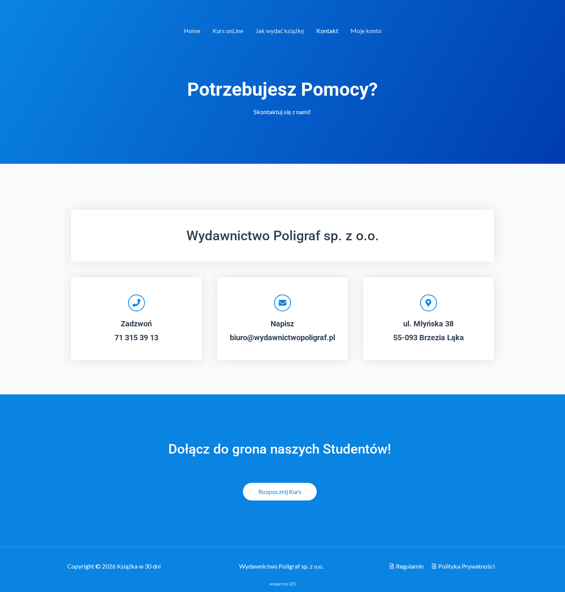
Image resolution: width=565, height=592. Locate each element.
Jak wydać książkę (280, 30)
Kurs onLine (228, 30)
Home (192, 30)
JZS (292, 584)
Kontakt (327, 30)
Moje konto (366, 30)
